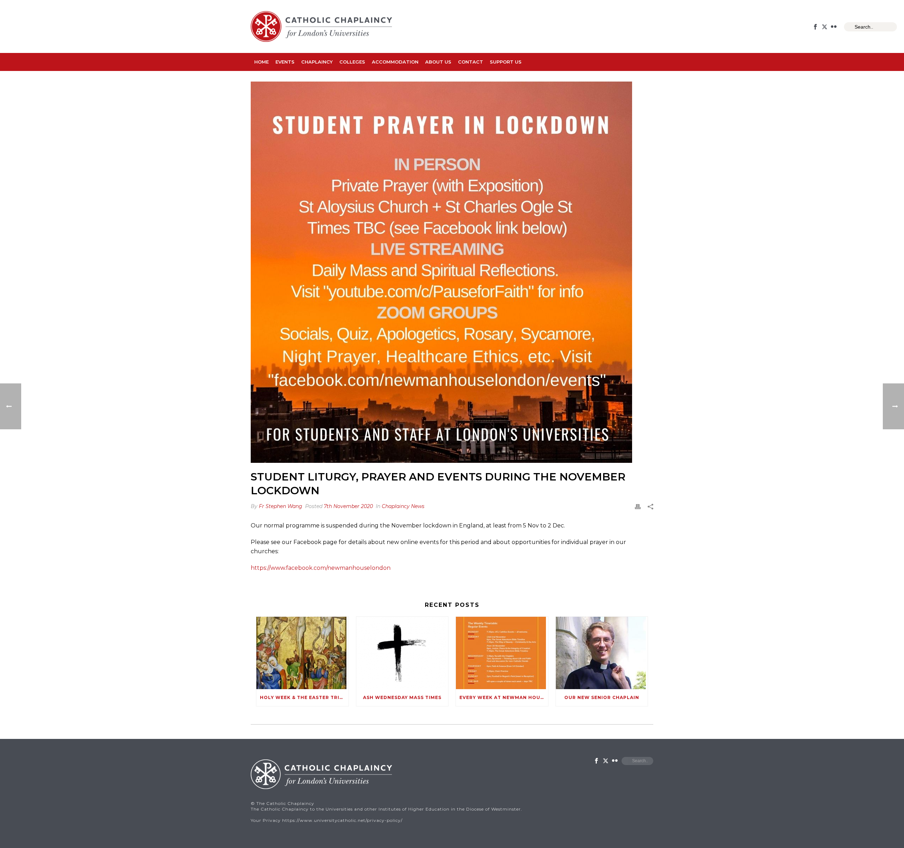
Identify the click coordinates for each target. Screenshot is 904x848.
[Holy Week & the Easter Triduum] (302, 653)
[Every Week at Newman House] (502, 653)
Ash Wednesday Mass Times (402, 697)
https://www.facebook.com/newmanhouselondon (321, 568)
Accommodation (395, 62)
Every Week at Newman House (503, 697)
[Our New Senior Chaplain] (602, 653)
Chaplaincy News (403, 506)
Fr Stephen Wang (280, 506)
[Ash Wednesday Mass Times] (402, 653)
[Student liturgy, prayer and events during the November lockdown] (452, 272)
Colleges (352, 62)
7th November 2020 (348, 506)
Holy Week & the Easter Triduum (304, 697)
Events (285, 62)
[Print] (638, 506)
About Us (438, 62)
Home (261, 62)
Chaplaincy (317, 62)
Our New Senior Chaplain (601, 697)
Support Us (506, 62)
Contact (470, 62)
